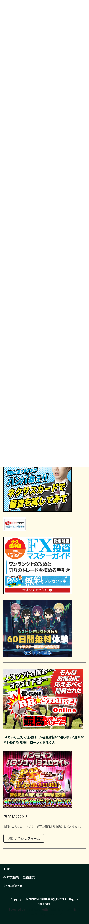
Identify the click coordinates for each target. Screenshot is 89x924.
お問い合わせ (13, 886)
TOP (6, 869)
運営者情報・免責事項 (19, 877)
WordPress (33, 909)
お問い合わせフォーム (24, 838)
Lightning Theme (61, 909)
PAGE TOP (82, 892)
